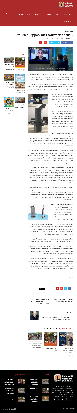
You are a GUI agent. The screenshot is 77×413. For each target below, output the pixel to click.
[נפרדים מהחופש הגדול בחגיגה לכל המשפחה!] (20, 81)
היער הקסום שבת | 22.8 (51, 349)
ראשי (70, 14)
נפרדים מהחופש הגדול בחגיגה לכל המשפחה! (20, 92)
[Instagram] (66, 399)
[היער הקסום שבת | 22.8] (50, 339)
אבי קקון (68, 38)
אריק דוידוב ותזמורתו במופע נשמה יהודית (68, 350)
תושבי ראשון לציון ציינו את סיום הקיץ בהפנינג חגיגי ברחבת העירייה (35, 345)
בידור (64, 14)
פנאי (56, 14)
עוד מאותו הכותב (50, 328)
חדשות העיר (46, 14)
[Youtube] (54, 399)
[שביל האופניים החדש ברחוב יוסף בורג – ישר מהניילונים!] (9, 102)
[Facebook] (70, 399)
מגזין (21, 14)
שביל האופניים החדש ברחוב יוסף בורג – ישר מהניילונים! (9, 111)
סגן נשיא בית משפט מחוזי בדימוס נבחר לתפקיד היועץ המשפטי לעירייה (40, 302)
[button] (6, 13)
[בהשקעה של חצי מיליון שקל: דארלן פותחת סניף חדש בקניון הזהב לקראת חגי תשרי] (9, 77)
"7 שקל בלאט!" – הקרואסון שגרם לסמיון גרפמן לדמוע (20, 105)
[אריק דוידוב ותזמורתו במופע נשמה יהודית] (66, 339)
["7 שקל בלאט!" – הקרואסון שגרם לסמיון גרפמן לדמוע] (20, 100)
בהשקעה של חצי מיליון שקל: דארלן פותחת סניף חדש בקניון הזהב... (9, 85)
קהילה (67, 31)
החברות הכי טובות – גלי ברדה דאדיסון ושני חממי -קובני (63, 301)
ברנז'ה (29, 14)
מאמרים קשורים (65, 328)
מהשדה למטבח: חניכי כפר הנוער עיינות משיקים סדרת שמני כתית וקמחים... (9, 382)
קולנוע (36, 14)
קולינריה (69, 21)
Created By (5, 409)
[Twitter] (62, 399)
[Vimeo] (58, 399)
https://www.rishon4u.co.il (65, 315)
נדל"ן (60, 21)
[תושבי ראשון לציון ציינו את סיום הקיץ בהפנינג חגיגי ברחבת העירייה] (35, 336)
